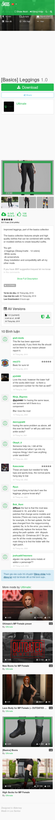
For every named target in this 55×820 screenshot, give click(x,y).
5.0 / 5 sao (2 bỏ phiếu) (10, 222)
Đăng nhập (40, 573)
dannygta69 (19, 421)
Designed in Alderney (11, 807)
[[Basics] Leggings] (27, 177)
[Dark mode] (46, 11)
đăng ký (8, 577)
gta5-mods (18, 337)
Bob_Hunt (18, 504)
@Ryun (16, 507)
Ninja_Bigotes (20, 396)
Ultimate (21, 104)
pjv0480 (17, 376)
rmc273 (16, 361)
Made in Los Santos (10, 810)
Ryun (15, 486)
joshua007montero (22, 555)
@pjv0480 (18, 400)
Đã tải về (11, 216)
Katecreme (18, 466)
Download (29, 87)
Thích (24, 216)
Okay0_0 (17, 442)
